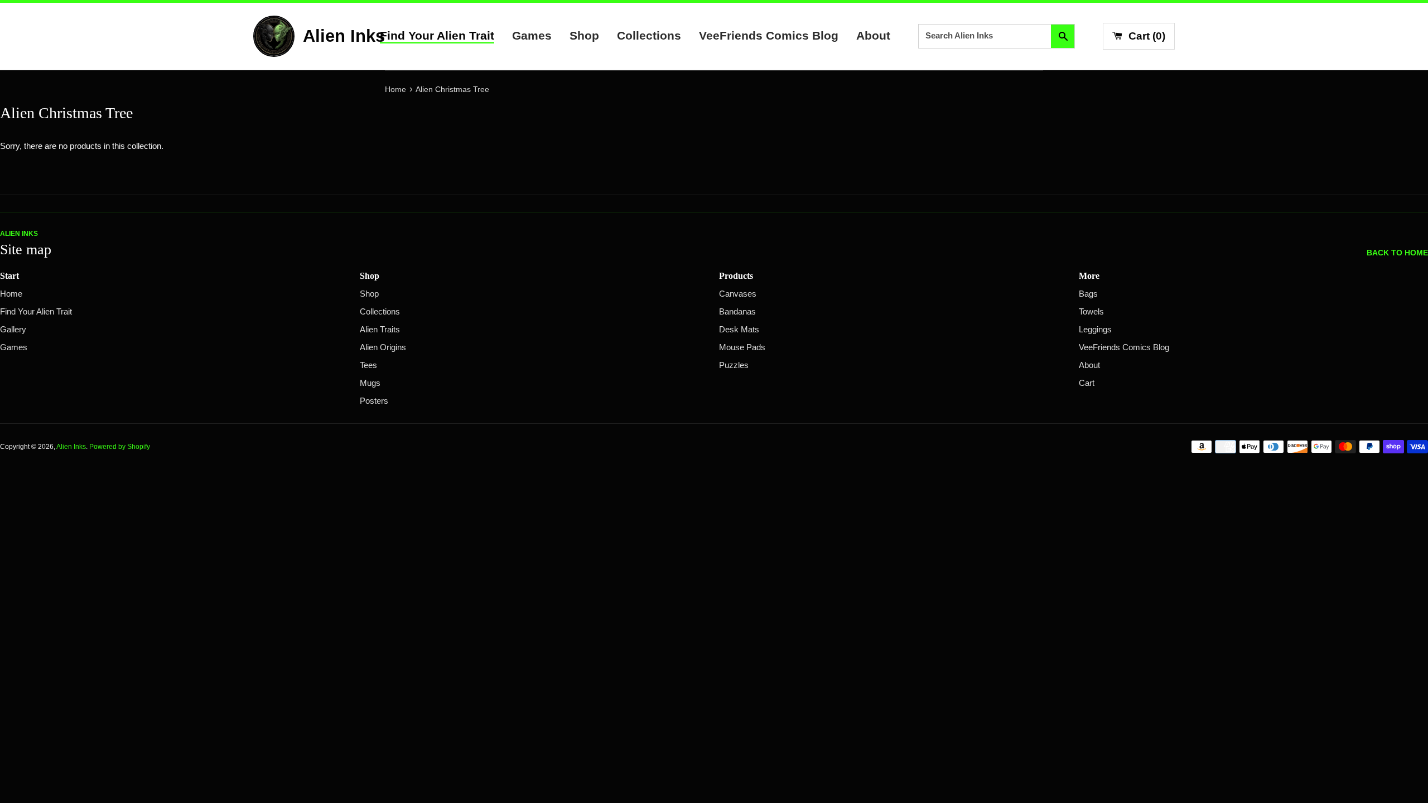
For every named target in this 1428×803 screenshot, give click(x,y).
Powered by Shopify (119, 447)
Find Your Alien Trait (437, 35)
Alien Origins (383, 347)
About (873, 35)
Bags (1088, 293)
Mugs (370, 383)
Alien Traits (380, 329)
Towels (1091, 311)
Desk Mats (739, 329)
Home (11, 293)
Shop (584, 35)
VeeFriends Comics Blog (768, 35)
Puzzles (734, 365)
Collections (649, 35)
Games (532, 35)
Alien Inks (71, 447)
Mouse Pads (742, 347)
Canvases (737, 293)
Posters (374, 400)
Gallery (13, 329)
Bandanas (737, 311)
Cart (1086, 383)
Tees (368, 365)
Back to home (1397, 253)
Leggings (1095, 329)
